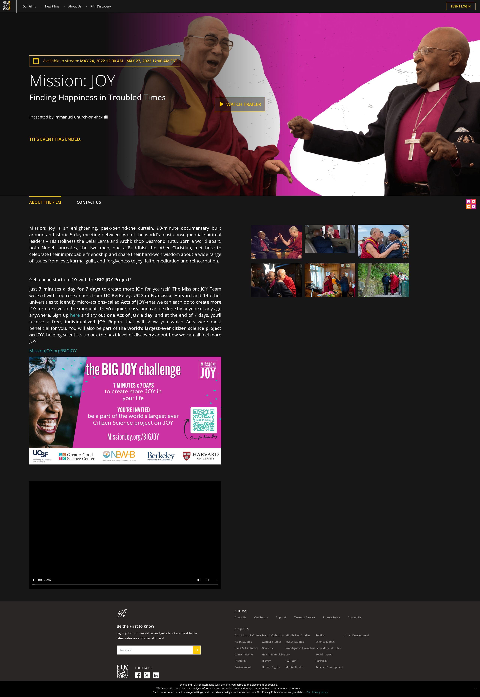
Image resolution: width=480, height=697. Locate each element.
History (266, 661)
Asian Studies (243, 641)
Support (281, 617)
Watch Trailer (243, 104)
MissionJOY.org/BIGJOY (53, 350)
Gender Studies (271, 641)
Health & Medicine (273, 654)
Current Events (244, 654)
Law (288, 654)
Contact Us (354, 617)
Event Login (461, 6)
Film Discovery (100, 6)
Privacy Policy (331, 617)
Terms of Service (304, 617)
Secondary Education (329, 648)
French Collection (273, 635)
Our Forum (261, 617)
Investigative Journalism (301, 648)
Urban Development (356, 635)
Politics (320, 635)
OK (308, 692)
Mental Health (294, 667)
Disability (240, 661)
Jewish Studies (295, 641)
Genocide (268, 648)
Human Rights (271, 667)
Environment (243, 667)
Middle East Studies (298, 635)
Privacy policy (320, 692)
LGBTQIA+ (292, 661)
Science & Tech (325, 641)
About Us (74, 6)
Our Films (29, 6)
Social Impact (324, 654)
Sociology (321, 661)
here (75, 315)
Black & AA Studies (246, 648)
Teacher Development (329, 667)
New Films (52, 6)
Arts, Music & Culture (248, 635)
